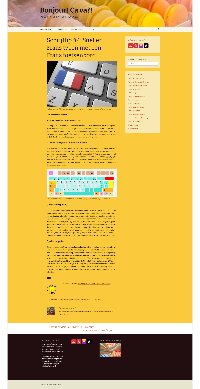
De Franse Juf (98, 299)
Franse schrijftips (67, 299)
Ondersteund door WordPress (50, 384)
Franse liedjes (133, 93)
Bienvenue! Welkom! (135, 75)
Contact (91, 29)
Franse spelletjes (134, 111)
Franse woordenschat (135, 121)
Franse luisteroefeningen (136, 96)
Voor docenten (61, 29)
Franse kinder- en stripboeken (138, 82)
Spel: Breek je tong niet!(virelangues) (99, 330)
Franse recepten (133, 100)
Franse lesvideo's (134, 89)
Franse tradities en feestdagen (138, 118)
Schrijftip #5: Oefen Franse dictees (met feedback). (70, 326)
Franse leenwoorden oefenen (138, 85)
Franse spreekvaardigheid (137, 114)
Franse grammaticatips (136, 78)
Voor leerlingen (45, 29)
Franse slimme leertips (82, 299)
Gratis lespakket (77, 29)
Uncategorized (133, 125)
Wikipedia (87, 198)
